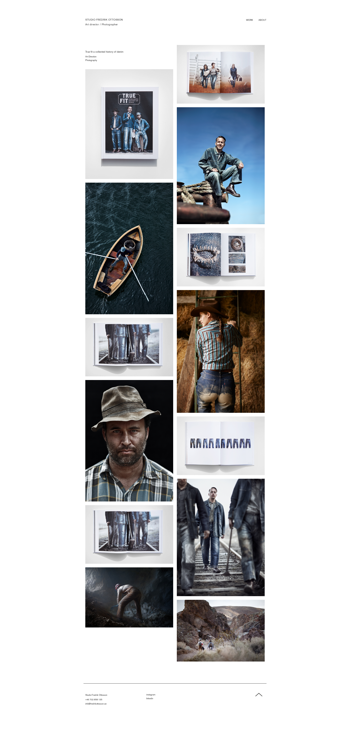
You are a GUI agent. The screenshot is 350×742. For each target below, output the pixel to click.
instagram (150, 694)
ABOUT (262, 20)
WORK (249, 20)
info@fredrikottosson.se (95, 703)
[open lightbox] (129, 124)
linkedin (149, 698)
